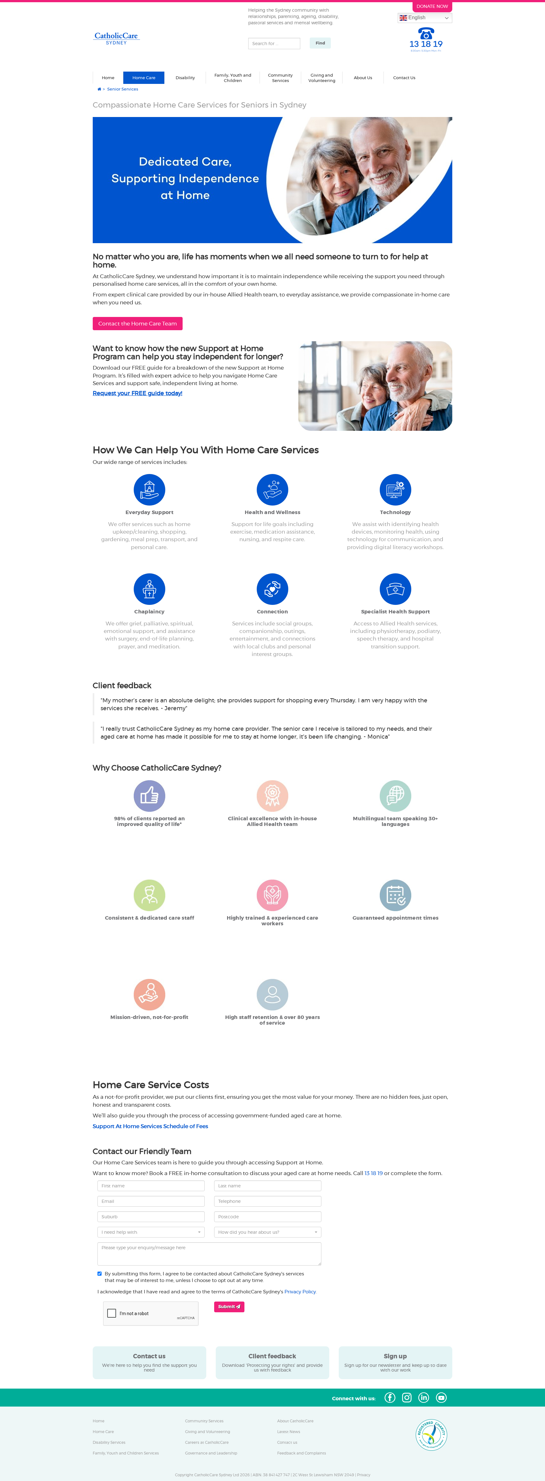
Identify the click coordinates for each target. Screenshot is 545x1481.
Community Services (204, 1421)
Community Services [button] (280, 78)
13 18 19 (374, 1173)
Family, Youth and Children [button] (232, 78)
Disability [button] (185, 77)
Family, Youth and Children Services (126, 1453)
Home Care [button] (143, 77)
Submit (227, 1306)
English (416, 17)
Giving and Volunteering (207, 1432)
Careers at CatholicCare (207, 1442)
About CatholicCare (295, 1421)
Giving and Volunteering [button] (321, 78)
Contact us (287, 1442)
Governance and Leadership (211, 1453)
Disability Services (109, 1442)
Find (320, 43)
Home (108, 77)
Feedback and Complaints (301, 1453)
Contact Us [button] (404, 77)
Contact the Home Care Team (137, 323)
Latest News (288, 1432)
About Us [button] (363, 77)
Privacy (363, 1475)
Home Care (103, 1432)
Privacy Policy (300, 1291)
